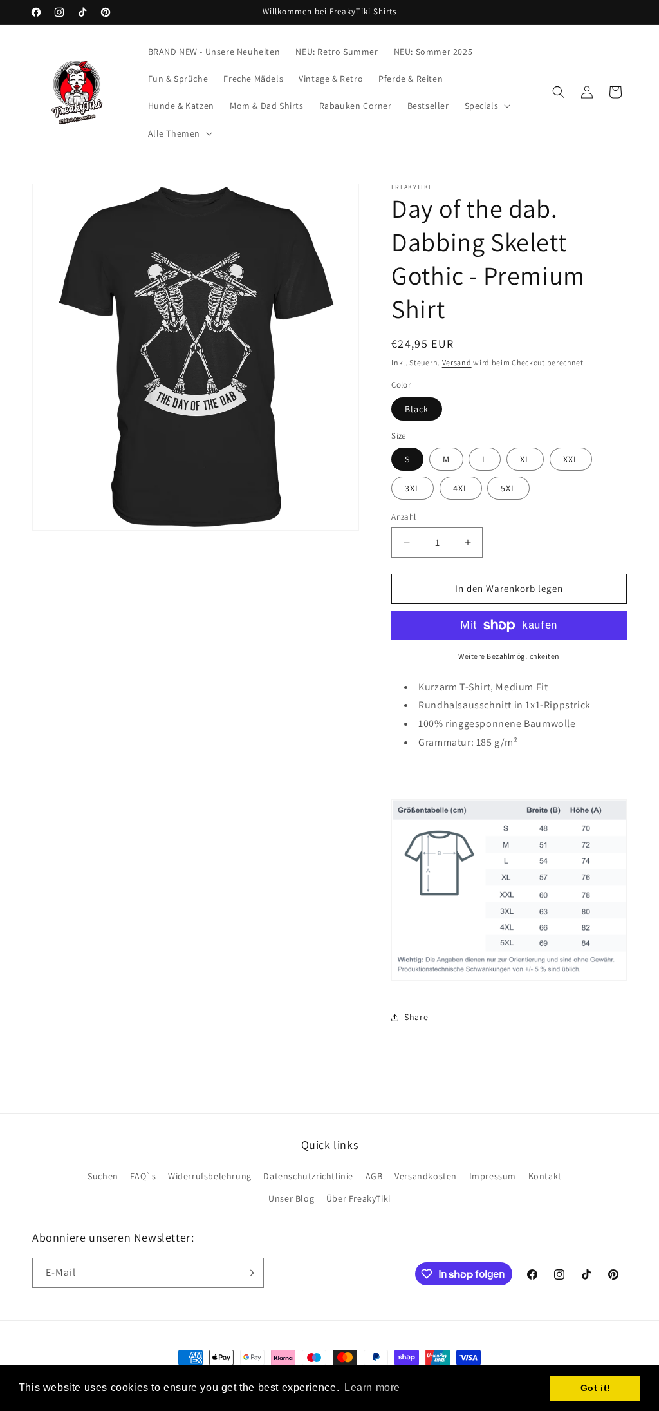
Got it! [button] (595, 1388)
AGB (374, 1176)
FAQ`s (143, 1176)
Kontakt (545, 1176)
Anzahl (403, 516)
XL (525, 459)
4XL (461, 488)
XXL (571, 459)
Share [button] (416, 1017)
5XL (508, 488)
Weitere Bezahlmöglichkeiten (509, 656)
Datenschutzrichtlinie (308, 1176)
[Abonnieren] (249, 1273)
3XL (412, 488)
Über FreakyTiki (358, 1198)
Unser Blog (291, 1198)
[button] (486, 105)
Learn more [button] (372, 1387)
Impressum (492, 1176)
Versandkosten (425, 1176)
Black (417, 409)
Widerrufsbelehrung (210, 1176)
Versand (457, 362)
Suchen (103, 1176)
